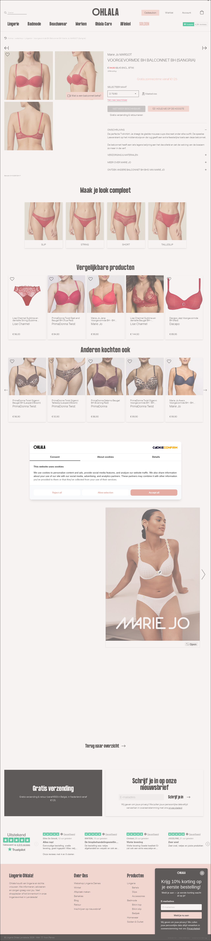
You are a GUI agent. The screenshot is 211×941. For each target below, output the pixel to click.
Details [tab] (156, 457)
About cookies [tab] (105, 457)
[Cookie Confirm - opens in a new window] (165, 447)
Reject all (57, 492)
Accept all (154, 492)
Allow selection (105, 492)
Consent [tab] (55, 457)
